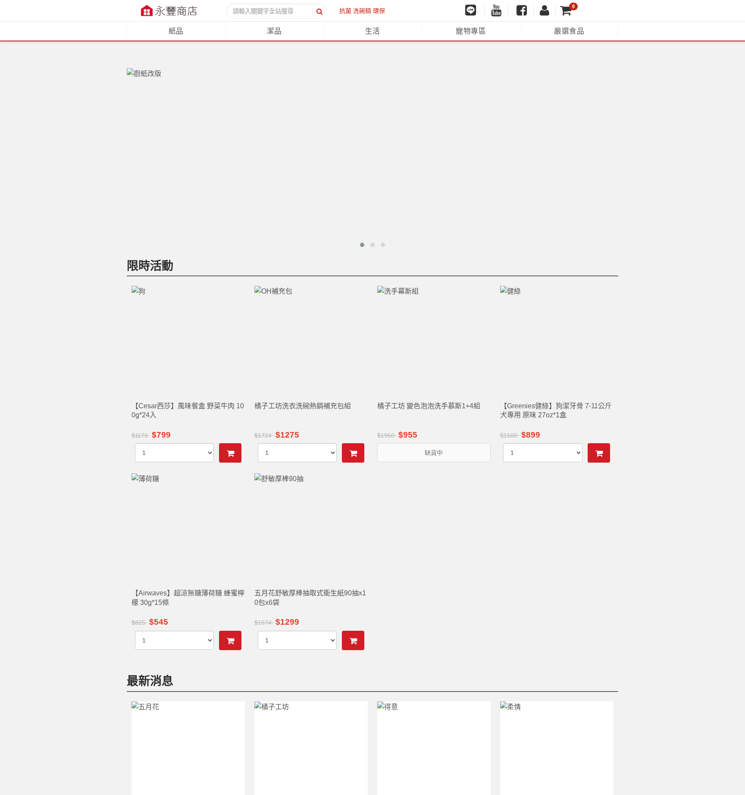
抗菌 (345, 10)
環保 (379, 10)
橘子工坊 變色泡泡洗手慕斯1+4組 (428, 406)
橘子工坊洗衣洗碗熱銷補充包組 (302, 406)
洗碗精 (362, 10)
